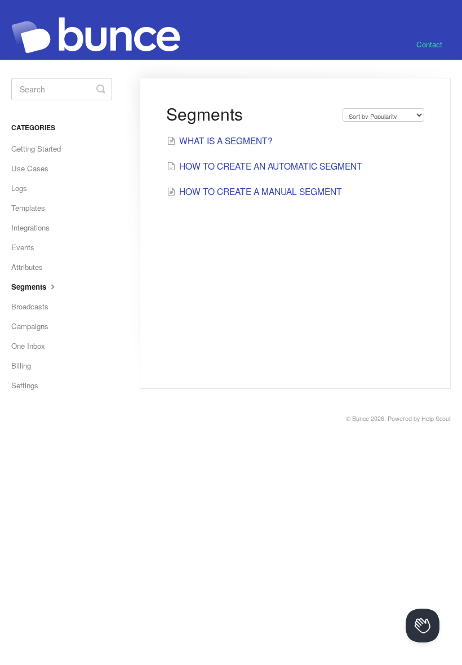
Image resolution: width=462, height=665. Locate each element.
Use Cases (29, 168)
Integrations (30, 227)
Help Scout (436, 418)
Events (22, 247)
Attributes (27, 266)
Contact (429, 44)
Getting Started (36, 148)
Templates (28, 207)
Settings (24, 385)
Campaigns (29, 326)
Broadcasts (29, 306)
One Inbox (28, 345)
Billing (21, 365)
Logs (19, 188)
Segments (29, 286)
